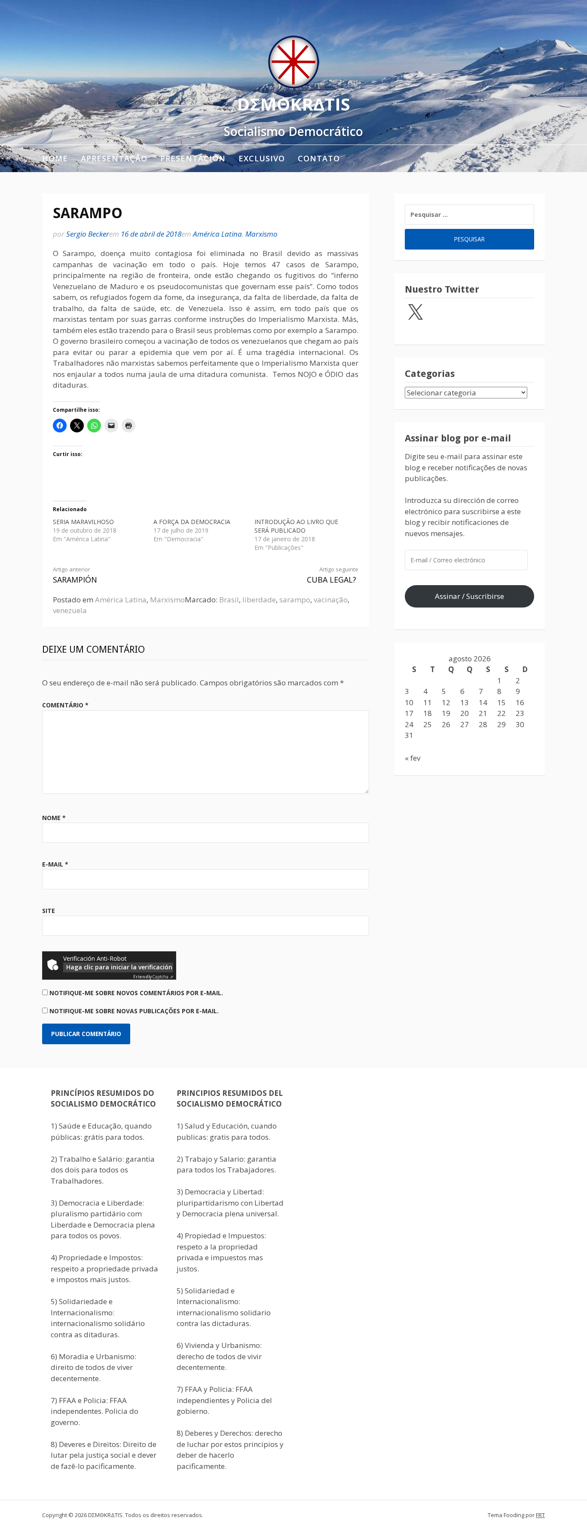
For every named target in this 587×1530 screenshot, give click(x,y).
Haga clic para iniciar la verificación (119, 967)
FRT (540, 1515)
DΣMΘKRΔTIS (293, 104)
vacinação (331, 600)
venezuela (70, 610)
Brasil (229, 600)
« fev (412, 758)
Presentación (193, 158)
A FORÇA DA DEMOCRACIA (191, 522)
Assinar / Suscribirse (469, 596)
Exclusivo (261, 158)
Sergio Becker (87, 234)
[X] (415, 312)
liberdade (259, 600)
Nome (54, 818)
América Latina (217, 234)
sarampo (294, 600)
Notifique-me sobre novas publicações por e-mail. (134, 1011)
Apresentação (114, 158)
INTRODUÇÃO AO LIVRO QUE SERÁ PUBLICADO (296, 526)
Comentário (65, 705)
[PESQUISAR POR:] (469, 214)
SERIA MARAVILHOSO (83, 522)
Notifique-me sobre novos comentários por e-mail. (136, 993)
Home (55, 158)
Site (48, 911)
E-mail (55, 864)
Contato (319, 158)
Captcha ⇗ (153, 977)
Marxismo (261, 234)
